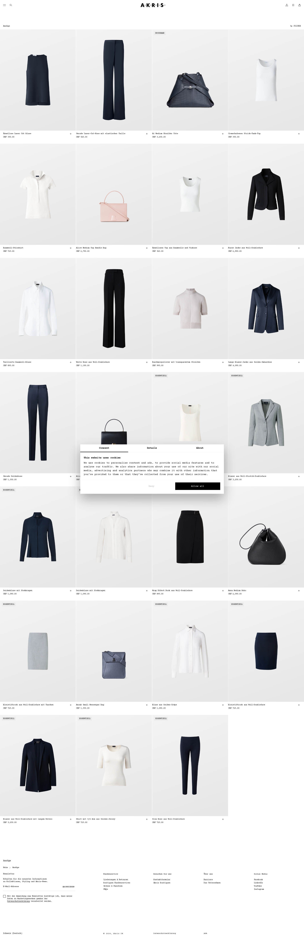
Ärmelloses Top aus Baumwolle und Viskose (174, 248)
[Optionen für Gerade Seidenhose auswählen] (71, 476)
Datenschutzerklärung (18, 901)
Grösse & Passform (112, 886)
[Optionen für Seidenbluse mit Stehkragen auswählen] (71, 591)
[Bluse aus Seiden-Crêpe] (190, 651)
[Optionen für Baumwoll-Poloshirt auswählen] (71, 248)
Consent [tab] (104, 448)
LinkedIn (258, 883)
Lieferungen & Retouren (115, 880)
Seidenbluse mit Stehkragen (17, 591)
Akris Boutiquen (162, 883)
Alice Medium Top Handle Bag (91, 248)
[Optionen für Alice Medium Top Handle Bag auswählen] (147, 248)
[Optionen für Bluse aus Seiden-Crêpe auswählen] (223, 705)
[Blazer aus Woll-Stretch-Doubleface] (266, 422)
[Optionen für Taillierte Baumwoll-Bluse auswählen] (71, 362)
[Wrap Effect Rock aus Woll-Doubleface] (190, 537)
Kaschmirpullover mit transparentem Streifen (176, 362)
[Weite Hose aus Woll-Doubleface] (114, 308)
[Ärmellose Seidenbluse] (190, 422)
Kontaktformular (162, 880)
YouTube (258, 886)
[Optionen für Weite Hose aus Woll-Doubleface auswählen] (147, 362)
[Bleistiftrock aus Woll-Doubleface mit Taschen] (38, 651)
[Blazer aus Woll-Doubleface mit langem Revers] (38, 765)
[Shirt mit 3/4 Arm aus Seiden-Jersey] (114, 765)
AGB (205, 933)
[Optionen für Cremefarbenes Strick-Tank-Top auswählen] (299, 134)
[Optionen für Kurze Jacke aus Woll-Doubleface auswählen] (299, 248)
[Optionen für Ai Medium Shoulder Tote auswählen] (223, 134)
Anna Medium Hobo (237, 591)
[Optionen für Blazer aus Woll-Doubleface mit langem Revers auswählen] (71, 819)
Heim (5, 868)
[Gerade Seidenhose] (38, 422)
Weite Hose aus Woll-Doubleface (93, 362)
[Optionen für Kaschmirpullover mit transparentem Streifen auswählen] (223, 362)
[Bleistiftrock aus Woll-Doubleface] (266, 651)
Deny (151, 486)
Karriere (208, 880)
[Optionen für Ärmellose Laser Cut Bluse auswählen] (71, 134)
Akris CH (118, 934)
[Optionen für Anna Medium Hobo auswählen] (299, 591)
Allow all (197, 486)
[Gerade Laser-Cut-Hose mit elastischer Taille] (114, 80)
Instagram (259, 889)
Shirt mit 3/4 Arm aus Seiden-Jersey (95, 819)
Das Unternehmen (212, 883)
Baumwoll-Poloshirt (13, 248)
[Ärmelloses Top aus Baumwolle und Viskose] (190, 194)
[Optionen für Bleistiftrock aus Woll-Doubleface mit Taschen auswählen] (71, 705)
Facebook (258, 880)
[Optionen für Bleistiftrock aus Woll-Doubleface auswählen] (299, 705)
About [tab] (200, 448)
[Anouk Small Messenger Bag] (114, 651)
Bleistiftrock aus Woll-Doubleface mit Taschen (28, 705)
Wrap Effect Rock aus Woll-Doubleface (172, 591)
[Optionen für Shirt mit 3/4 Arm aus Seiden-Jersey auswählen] (147, 819)
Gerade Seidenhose (12, 476)
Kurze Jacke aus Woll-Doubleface (245, 248)
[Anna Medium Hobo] (266, 537)
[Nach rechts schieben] (68, 80)
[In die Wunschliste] (69, 35)
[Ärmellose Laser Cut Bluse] (38, 80)
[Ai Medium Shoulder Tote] (190, 80)
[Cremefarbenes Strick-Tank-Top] (266, 80)
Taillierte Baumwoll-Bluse (17, 362)
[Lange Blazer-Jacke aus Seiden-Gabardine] (266, 308)
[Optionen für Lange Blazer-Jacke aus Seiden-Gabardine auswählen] (299, 362)
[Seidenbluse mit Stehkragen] (38, 537)
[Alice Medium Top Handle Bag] (114, 194)
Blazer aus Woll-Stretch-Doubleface (247, 476)
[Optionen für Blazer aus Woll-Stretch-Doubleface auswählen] (299, 476)
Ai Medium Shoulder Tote (165, 134)
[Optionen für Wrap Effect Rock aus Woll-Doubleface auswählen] (223, 591)
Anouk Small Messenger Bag (90, 705)
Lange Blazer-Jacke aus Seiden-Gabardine (250, 362)
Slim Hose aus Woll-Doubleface (168, 819)
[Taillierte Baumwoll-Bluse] (38, 308)
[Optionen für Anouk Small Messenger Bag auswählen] (147, 705)
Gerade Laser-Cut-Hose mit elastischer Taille (100, 134)
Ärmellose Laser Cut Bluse (17, 134)
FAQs (105, 889)
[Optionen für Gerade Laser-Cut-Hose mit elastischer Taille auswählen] (147, 134)
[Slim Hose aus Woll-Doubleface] (190, 765)
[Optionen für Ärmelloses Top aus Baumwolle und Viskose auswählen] (223, 248)
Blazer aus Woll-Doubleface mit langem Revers (27, 819)
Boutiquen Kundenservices (116, 883)
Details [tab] (152, 448)
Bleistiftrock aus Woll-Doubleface (246, 705)
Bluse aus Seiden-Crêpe (164, 705)
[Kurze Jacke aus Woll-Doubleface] (266, 194)
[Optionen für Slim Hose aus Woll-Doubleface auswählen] (223, 819)
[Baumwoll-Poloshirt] (38, 194)
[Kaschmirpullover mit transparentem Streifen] (190, 308)
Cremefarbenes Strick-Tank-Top (244, 134)
